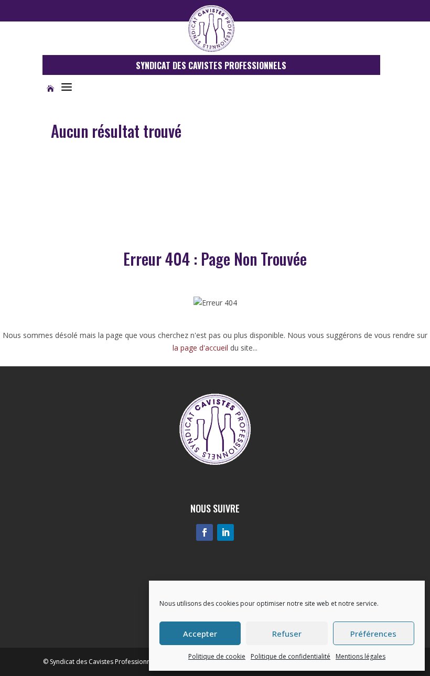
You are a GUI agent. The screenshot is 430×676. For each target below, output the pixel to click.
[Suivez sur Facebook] (204, 532)
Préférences (373, 633)
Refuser (287, 633)
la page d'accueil (200, 348)
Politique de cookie (216, 656)
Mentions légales (360, 656)
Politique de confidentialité (290, 656)
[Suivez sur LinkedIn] (225, 532)
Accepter (200, 633)
